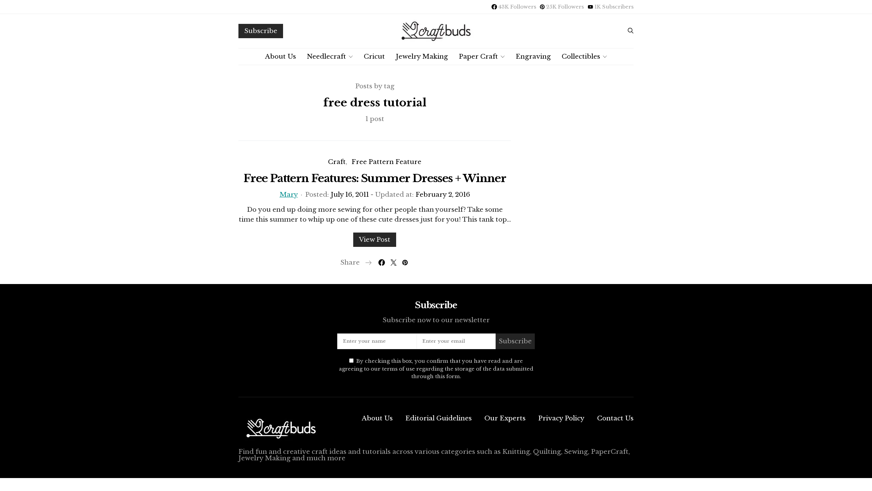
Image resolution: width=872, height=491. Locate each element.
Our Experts (505, 418)
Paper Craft (478, 56)
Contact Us (615, 418)
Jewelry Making (422, 56)
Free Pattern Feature (386, 162)
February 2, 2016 (443, 194)
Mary (289, 194)
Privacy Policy (561, 418)
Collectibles (581, 56)
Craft (337, 162)
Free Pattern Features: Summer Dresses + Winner (375, 178)
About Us (280, 56)
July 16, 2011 (350, 194)
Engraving (533, 56)
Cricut (374, 56)
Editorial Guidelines (438, 418)
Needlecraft (326, 56)
